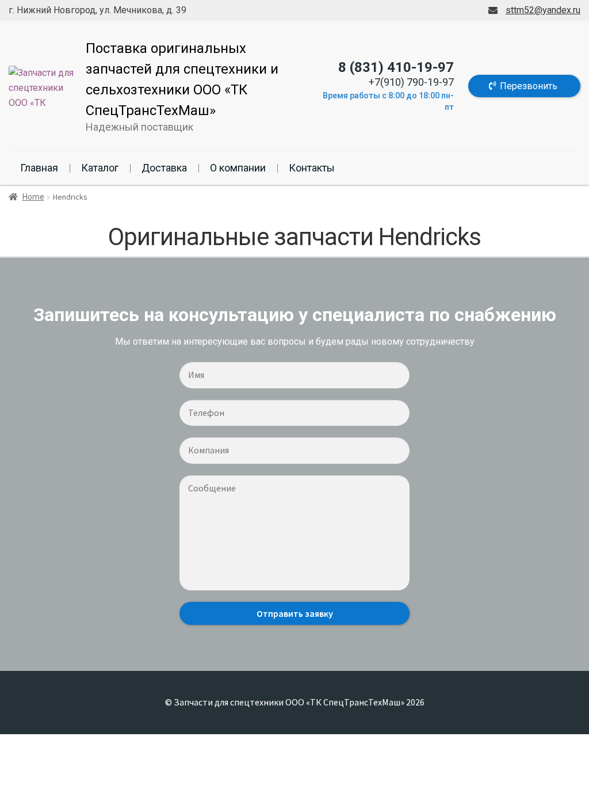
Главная (39, 168)
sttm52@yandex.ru (543, 10)
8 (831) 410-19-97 (396, 67)
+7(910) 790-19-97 (411, 82)
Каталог (99, 168)
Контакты (312, 168)
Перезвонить (528, 86)
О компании (238, 168)
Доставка (164, 168)
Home (33, 196)
